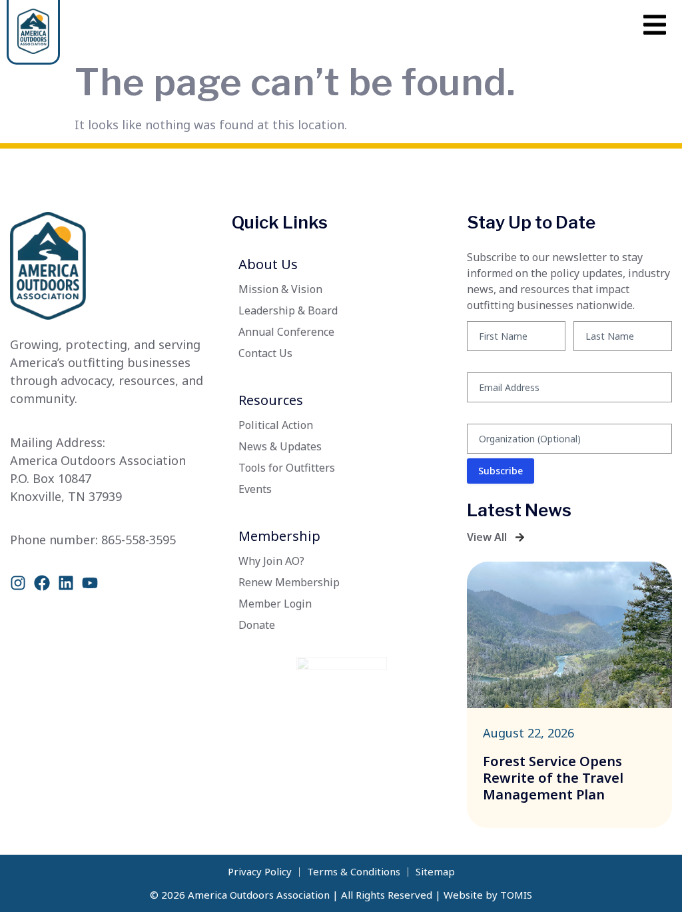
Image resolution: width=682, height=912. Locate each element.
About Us (268, 264)
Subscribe (500, 470)
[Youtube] (90, 583)
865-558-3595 (138, 540)
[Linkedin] (66, 583)
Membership (279, 536)
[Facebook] (42, 583)
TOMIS (516, 894)
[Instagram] (18, 583)
